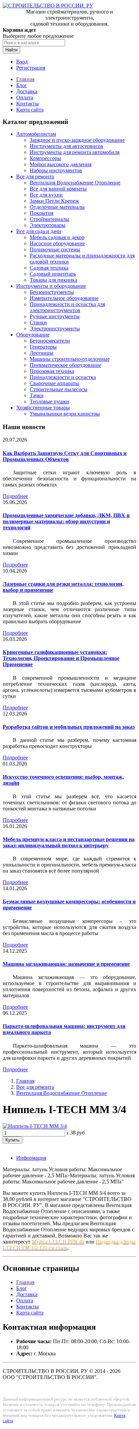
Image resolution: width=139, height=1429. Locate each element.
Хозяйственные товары (43, 407)
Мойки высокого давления (60, 164)
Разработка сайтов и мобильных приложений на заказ (69, 727)
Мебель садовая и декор (57, 237)
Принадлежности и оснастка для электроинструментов (67, 307)
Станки (38, 322)
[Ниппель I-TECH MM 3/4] (35, 1126)
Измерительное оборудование (64, 298)
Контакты (27, 103)
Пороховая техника (52, 371)
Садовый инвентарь (53, 274)
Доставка (26, 91)
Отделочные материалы (57, 207)
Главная (25, 79)
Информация (31, 1158)
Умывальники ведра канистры (65, 414)
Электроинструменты (55, 328)
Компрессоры (45, 158)
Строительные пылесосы (58, 389)
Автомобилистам (36, 134)
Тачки (37, 395)
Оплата (24, 97)
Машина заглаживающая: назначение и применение (66, 964)
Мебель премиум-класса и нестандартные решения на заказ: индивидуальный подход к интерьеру (69, 842)
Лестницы (41, 353)
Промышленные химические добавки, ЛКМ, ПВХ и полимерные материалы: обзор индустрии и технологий (66, 521)
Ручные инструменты (55, 316)
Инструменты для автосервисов (66, 146)
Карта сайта (30, 109)
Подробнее (15, 496)
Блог (21, 85)
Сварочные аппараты (54, 383)
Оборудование (33, 334)
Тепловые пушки (49, 401)
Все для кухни (46, 195)
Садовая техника (49, 268)
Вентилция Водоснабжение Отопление (75, 182)
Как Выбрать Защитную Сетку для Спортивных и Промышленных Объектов (65, 456)
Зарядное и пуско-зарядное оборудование (77, 140)
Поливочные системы (55, 249)
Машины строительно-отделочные (70, 359)
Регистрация (30, 68)
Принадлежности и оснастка (63, 377)
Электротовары (47, 225)
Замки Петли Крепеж (54, 201)
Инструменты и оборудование (51, 286)
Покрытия (41, 213)
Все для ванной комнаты (58, 189)
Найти (11, 49)
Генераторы (43, 347)
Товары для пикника (53, 280)
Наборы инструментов (56, 170)
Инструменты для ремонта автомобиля (74, 152)
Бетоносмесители (50, 341)
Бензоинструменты (52, 292)
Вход (22, 62)
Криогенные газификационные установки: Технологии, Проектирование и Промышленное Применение (61, 658)
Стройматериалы (49, 219)
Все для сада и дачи (38, 231)
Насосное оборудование (57, 243)
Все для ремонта (35, 176)
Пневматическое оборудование (65, 365)
